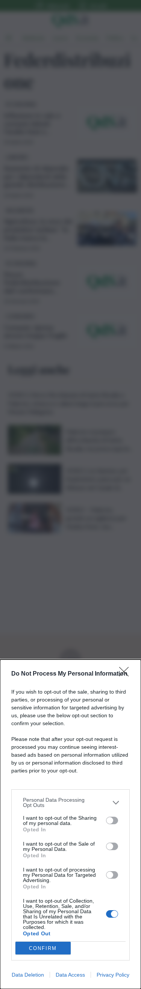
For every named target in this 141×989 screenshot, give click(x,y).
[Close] (126, 674)
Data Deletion (28, 975)
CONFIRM (43, 948)
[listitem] (70, 802)
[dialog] (70, 824)
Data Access (70, 975)
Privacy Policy (113, 975)
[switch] (112, 820)
